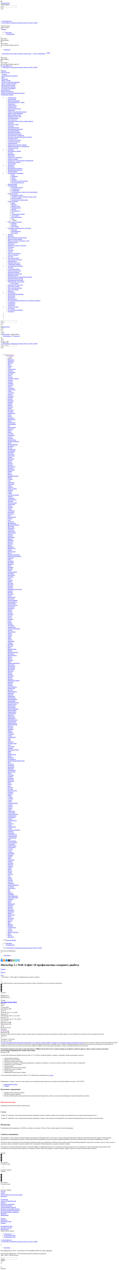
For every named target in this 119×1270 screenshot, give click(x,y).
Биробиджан (11, 422)
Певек (9, 751)
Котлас (10, 595)
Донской (10, 507)
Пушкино (10, 778)
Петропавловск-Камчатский (16, 760)
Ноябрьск (10, 729)
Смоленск (11, 831)
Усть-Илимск (11, 888)
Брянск (10, 432)
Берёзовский (11, 419)
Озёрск (10, 735)
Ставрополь (11, 844)
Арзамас (10, 381)
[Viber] (11, 960)
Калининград (12, 551)
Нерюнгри (11, 693)
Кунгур (10, 616)
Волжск (10, 457)
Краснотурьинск (13, 605)
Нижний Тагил (12, 704)
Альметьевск (11, 372)
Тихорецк (10, 863)
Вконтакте (7, 49)
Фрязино (10, 893)
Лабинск (10, 624)
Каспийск (11, 561)
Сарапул (10, 806)
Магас (9, 647)
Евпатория (11, 512)
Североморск (12, 817)
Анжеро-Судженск (13, 378)
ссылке (51, 1075)
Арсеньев (10, 385)
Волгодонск (11, 455)
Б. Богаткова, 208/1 (9, 1235)
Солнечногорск (12, 834)
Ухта (9, 891)
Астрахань (11, 392)
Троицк (10, 871)
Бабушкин (11, 396)
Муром (10, 677)
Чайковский (11, 904)
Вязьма (10, 477)
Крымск (10, 609)
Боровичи (11, 429)
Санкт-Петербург (13, 803)
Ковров (10, 581)
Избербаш (11, 540)
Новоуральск (11, 718)
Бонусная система (6, 1221)
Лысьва (10, 639)
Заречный (11, 529)
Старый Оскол (12, 845)
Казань (10, 550)
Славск (10, 828)
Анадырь (10, 374)
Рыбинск (10, 794)
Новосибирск (12, 713)
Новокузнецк (12, 707)
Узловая (10, 880)
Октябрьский (12, 737)
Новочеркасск (12, 721)
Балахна (10, 399)
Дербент (10, 496)
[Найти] (2, 8)
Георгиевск (11, 484)
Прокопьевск (11, 770)
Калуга (10, 553)
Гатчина (10, 479)
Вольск (10, 462)
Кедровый (11, 562)
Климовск (11, 576)
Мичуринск (11, 669)
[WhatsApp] (14, 960)
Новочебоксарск (12, 720)
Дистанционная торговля (8, 1207)
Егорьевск (11, 514)
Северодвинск (12, 816)
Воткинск (11, 468)
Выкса (9, 473)
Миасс (9, 661)
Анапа (9, 375)
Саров (9, 809)
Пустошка (11, 775)
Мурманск (11, 676)
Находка (10, 690)
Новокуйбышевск (13, 709)
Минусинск (11, 665)
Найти (3, 1260)
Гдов (9, 481)
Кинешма (10, 567)
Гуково (10, 493)
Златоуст (10, 534)
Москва (10, 672)
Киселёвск (11, 573)
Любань (10, 643)
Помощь (3, 1223)
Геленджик (11, 482)
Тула (9, 875)
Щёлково (10, 926)
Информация (4, 1215)
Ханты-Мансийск (13, 897)
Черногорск (11, 915)
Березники (11, 418)
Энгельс (10, 930)
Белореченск (11, 413)
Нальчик (10, 685)
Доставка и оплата (6, 1227)
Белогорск (11, 410)
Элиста (10, 929)
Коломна (10, 586)
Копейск (10, 591)
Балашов (10, 402)
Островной (11, 746)
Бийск (9, 421)
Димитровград (12, 499)
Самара (10, 801)
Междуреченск (12, 655)
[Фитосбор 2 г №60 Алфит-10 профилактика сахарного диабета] (3, 981)
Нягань (10, 731)
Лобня (9, 638)
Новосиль (11, 715)
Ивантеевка (11, 537)
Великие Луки (12, 440)
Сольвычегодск (12, 836)
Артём (9, 386)
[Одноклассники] (4, 960)
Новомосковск (12, 710)
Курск (9, 621)
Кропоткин (11, 608)
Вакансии (4, 1213)
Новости (3, 1202)
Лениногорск (12, 627)
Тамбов (10, 856)
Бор (9, 425)
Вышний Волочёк (13, 476)
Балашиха (11, 400)
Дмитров (10, 501)
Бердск (10, 416)
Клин (9, 578)
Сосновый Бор (12, 838)
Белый (9, 414)
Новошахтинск (12, 723)
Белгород (10, 407)
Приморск (11, 768)
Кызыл (10, 622)
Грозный (10, 490)
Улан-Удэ (10, 882)
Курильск (10, 619)
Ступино (10, 849)
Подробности (5, 1030)
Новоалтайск (11, 705)
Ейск (9, 515)
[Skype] (16, 960)
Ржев (9, 786)
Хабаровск (11, 894)
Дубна (9, 509)
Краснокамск (12, 603)
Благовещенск (12, 424)
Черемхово (11, 910)
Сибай (9, 825)
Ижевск (10, 539)
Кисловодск (11, 575)
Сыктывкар (11, 853)
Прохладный (11, 771)
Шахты (10, 921)
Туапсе (10, 872)
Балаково (10, 397)
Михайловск (11, 668)
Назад (11, 356)
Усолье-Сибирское (13, 885)
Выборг (10, 471)
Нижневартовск (12, 699)
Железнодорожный (13, 525)
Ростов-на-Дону (12, 790)
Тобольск (10, 864)
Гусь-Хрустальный (13, 495)
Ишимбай (11, 547)
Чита (9, 364)
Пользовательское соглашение (10, 1212)
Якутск (10, 935)
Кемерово (10, 564)
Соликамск (11, 833)
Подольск (10, 764)
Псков (9, 773)
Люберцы (10, 644)
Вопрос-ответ (5, 1229)
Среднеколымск (12, 842)
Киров (9, 570)
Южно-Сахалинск (13, 932)
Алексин (10, 370)
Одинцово (11, 734)
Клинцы (10, 580)
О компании (4, 1199)
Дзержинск (11, 498)
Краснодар (11, 598)
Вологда (10, 460)
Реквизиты (4, 1220)
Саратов (10, 808)
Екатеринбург (12, 517)
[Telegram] (19, 960)
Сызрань (10, 852)
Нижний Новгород (13, 702)
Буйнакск (10, 438)
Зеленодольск (12, 532)
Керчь (9, 565)
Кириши (10, 569)
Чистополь (11, 918)
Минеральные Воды (14, 663)
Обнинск (10, 732)
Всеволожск (11, 470)
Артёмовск (11, 388)
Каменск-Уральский (14, 554)
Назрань (10, 683)
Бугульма (10, 433)
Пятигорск (11, 779)
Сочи (9, 839)
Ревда (9, 782)
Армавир (10, 383)
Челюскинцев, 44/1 (10, 1237)
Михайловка (11, 666)
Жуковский (11, 528)
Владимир (11, 452)
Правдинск (11, 767)
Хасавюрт (11, 899)
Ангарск (10, 377)
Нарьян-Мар (11, 688)
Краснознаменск (13, 600)
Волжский (11, 459)
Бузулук (10, 436)
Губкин (10, 492)
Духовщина (11, 510)
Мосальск (10, 671)
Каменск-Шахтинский (14, 556)
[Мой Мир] (7, 960)
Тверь (9, 858)
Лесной (10, 630)
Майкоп (10, 650)
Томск (9, 869)
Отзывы (6, 1086)
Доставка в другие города (9, 1002)
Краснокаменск (12, 602)
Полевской (11, 765)
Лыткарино (11, 641)
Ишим (9, 545)
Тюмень (10, 878)
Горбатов (10, 487)
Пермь (9, 756)
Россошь (10, 789)
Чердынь (10, 908)
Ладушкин (11, 625)
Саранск (10, 805)
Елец (9, 520)
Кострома (10, 594)
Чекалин (10, 907)
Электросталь (12, 927)
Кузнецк (10, 613)
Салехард (10, 798)
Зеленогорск (11, 531)
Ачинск (10, 394)
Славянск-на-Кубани (14, 830)
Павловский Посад (13, 749)
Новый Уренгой (12, 724)
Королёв (10, 592)
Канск (9, 559)
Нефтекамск (11, 696)
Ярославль (11, 937)
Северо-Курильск (13, 814)
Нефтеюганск (12, 698)
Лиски (9, 636)
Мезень (10, 657)
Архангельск (11, 389)
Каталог (3, 1191)
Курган (10, 617)
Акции (3, 1193)
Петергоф (10, 757)
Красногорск (11, 597)
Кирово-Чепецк (12, 572)
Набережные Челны (14, 680)
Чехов (9, 916)
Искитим (10, 543)
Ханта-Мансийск (13, 896)
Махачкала (11, 654)
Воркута (10, 463)
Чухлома (10, 919)
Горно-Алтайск (12, 488)
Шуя (9, 922)
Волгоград (11, 454)
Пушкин (10, 776)
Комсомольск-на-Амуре (15, 589)
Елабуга (10, 518)
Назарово (10, 682)
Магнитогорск (12, 649)
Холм (9, 902)
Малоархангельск (13, 652)
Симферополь (12, 827)
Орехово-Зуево (12, 743)
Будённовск (11, 435)
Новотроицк (11, 716)
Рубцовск (10, 792)
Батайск (10, 405)
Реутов (10, 784)
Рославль (10, 787)
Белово (10, 408)
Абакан (10, 366)
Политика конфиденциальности (10, 1210)
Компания (4, 1196)
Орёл (9, 740)
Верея (9, 443)
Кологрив (10, 584)
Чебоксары (11, 359)
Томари (10, 867)
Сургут (10, 850)
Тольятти (10, 866)
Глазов (10, 485)
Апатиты (10, 380)
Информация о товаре (10, 1084)
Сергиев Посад (12, 820)
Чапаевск (10, 905)
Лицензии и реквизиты (8, 1204)
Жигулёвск (11, 526)
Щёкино (10, 924)
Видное (10, 447)
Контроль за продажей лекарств (10, 1209)
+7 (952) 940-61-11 (6, 21)
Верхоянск (11, 446)
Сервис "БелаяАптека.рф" (8, 1201)
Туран (9, 877)
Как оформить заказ (6, 1226)
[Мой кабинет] (1, 331)
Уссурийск (11, 886)
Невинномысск (12, 691)
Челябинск (11, 361)
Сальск (10, 800)
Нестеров (10, 694)
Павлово (10, 748)
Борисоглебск (12, 427)
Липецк (10, 635)
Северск (10, 819)
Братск (10, 430)
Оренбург (10, 742)
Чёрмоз (10, 913)
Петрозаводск (12, 759)
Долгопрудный (12, 503)
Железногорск (12, 523)
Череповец (11, 911)
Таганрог (10, 855)
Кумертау (10, 614)
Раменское (11, 781)
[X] (9, 960)
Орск (9, 745)
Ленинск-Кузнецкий (14, 628)
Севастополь (11, 812)
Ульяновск (11, 883)
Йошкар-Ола (11, 548)
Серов (9, 822)
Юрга (9, 933)
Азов (9, 367)
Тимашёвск (11, 860)
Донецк (10, 506)
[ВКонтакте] (2, 960)
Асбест (10, 391)
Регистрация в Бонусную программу (12, 1194)
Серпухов (10, 823)
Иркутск (10, 542)
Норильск (11, 727)
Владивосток (11, 449)
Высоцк (10, 474)
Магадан (10, 646)
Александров (12, 369)
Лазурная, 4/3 (8, 1234)
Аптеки (3, 1218)
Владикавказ (11, 451)
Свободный (11, 811)
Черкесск (10, 363)
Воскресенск (11, 466)
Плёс (9, 762)
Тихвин (10, 861)
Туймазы (10, 874)
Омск (9, 738)
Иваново (10, 536)
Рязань (9, 795)
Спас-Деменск (12, 841)
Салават (10, 797)
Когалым (10, 583)
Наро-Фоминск (12, 687)
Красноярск (11, 606)
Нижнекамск (11, 701)
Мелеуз (10, 658)
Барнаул (10, 403)
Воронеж (10, 465)
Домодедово (11, 504)
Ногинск (10, 726)
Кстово (10, 611)
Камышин (11, 558)
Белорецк (10, 411)
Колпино (10, 587)
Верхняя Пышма (13, 444)
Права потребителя (6, 1205)
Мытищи (10, 679)
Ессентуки (11, 521)
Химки (10, 900)
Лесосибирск (11, 632)
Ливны (10, 633)
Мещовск (10, 660)
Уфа (9, 889)
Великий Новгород (13, 441)
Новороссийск (12, 712)
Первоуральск (12, 754)
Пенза (9, 753)
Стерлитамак (11, 847)
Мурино (10, 674)
